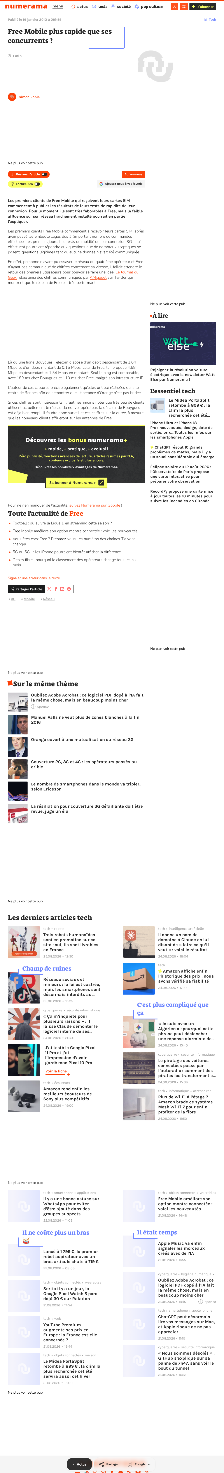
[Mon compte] (174, 6)
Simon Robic (29, 97)
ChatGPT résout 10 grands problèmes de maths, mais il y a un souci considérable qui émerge (182, 452)
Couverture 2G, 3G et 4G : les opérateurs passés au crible (84, 764)
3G (13, 599)
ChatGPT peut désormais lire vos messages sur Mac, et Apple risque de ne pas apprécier (186, 1324)
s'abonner (206, 7)
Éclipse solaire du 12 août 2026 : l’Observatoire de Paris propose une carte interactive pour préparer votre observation (180, 474)
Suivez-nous (133, 174)
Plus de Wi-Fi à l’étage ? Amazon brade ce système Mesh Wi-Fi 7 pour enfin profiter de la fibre (185, 1104)
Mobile (29, 599)
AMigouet (98, 277)
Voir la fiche (56, 1071)
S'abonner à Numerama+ (72, 482)
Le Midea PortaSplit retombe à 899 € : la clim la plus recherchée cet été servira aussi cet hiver (192, 408)
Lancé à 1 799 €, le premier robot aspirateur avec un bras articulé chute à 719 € (71, 1256)
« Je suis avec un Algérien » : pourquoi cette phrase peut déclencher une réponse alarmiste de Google (186, 1031)
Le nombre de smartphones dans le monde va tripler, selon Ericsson (85, 787)
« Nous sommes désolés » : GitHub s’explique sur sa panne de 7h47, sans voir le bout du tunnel (186, 1361)
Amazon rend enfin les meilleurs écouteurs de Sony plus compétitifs (67, 1093)
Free (76, 513)
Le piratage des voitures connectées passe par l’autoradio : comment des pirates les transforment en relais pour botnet (186, 1068)
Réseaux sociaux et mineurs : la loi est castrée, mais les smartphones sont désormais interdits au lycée (71, 987)
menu (57, 6)
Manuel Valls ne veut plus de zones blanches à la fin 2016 (85, 720)
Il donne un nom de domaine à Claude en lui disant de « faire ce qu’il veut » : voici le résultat (183, 942)
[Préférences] (184, 6)
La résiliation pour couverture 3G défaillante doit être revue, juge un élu (87, 809)
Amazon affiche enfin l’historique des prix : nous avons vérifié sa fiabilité (186, 976)
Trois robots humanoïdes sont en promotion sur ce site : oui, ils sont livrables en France (70, 942)
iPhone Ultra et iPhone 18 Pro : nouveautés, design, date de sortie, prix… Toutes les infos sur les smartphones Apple (181, 430)
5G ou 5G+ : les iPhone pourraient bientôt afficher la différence (67, 552)
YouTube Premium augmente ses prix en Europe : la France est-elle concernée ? (70, 1332)
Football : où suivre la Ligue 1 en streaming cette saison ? (62, 523)
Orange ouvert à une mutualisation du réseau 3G (82, 739)
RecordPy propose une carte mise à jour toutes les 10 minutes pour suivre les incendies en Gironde (181, 496)
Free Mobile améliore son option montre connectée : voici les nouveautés (75, 531)
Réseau (49, 599)
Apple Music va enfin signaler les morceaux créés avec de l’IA (181, 1248)
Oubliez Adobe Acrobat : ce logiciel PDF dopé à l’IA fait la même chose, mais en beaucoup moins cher (87, 698)
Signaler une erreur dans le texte (34, 578)
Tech (212, 19)
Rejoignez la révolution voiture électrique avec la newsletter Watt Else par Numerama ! (182, 374)
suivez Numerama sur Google (94, 505)
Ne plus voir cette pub (25, 163)
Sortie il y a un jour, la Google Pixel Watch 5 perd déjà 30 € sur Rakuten (70, 1293)
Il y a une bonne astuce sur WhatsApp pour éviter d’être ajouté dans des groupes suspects (71, 1206)
